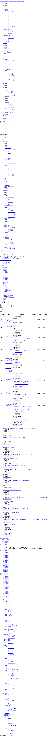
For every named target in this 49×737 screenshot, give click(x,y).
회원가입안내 (8, 29)
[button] (2, 265)
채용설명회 (10, 616)
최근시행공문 (10, 25)
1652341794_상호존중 (19, 362)
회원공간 (7, 102)
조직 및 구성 (8, 696)
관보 (9, 68)
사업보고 (9, 28)
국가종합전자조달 (9, 69)
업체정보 (7, 634)
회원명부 (7, 681)
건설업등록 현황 (11, 635)
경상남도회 (5, 570)
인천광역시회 (6, 556)
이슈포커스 (10, 723)
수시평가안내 (8, 51)
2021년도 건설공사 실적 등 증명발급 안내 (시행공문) (14, 437)
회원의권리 (10, 33)
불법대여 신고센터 (12, 688)
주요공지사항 (10, 24)
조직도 (9, 15)
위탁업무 (7, 48)
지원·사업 (5, 43)
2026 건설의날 (6, 731)
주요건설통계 (10, 73)
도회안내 (5, 3)
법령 (6, 59)
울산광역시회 (6, 560)
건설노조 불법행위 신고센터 (14, 686)
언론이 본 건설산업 (12, 725)
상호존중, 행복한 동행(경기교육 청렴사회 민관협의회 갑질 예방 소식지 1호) (8, 361)
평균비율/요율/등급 (12, 76)
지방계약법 (10, 64)
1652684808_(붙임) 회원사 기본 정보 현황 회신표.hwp (16, 465)
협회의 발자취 (11, 730)
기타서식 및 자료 (11, 95)
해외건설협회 (6, 593)
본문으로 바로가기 (4, 1)
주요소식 (7, 716)
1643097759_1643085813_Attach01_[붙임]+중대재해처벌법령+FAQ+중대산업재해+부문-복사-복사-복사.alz (23, 408)
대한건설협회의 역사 (12, 729)
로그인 (4, 137)
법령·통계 (5, 53)
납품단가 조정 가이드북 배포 (9, 447)
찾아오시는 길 (6, 542)
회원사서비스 (6, 96)
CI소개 (9, 703)
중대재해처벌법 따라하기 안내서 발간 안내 (8, 380)
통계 (6, 70)
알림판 (9, 607)
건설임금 (9, 641)
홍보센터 (7, 715)
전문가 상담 (7, 676)
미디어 (6, 721)
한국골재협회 (6, 589)
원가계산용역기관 (11, 79)
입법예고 (9, 66)
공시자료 (9, 610)
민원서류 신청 (11, 107)
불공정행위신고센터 (12, 685)
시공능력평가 (8, 626)
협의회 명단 (10, 91)
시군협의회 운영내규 (12, 40)
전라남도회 (5, 567)
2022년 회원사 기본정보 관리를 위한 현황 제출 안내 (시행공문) (16, 480)
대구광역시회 (6, 555)
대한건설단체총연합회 (7, 596)
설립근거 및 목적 (11, 11)
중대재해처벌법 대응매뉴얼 (9, 501)
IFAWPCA (10, 709)
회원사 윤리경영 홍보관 (13, 671)
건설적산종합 (10, 643)
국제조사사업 (10, 711)
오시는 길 (7, 41)
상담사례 (9, 680)
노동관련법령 (10, 65)
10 (7, 538)
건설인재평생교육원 (9, 629)
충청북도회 (5, 564)
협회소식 (7, 602)
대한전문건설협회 (7, 582)
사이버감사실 (10, 684)
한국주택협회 (6, 592)
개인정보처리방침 (7, 541)
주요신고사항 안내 (9, 50)
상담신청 (9, 679)
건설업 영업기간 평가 (9, 52)
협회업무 (9, 16)
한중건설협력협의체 (12, 710)
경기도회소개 (8, 10)
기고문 (9, 726)
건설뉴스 (9, 724)
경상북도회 (5, 569)
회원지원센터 (8, 668)
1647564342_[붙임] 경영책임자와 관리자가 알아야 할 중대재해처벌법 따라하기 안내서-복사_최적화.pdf (23, 383)
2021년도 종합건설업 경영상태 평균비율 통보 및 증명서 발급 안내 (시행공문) (8, 319)
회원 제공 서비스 (11, 103)
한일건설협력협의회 (12, 708)
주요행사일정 (10, 93)
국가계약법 (10, 63)
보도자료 (9, 605)
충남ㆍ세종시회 (6, 565)
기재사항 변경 (11, 624)
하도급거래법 (10, 61)
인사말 (9, 695)
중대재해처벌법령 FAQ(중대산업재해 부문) (8, 406)
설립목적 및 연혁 (11, 700)
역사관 (6, 728)
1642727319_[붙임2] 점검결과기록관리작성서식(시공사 (16, 531)
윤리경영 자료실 (11, 674)
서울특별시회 (6, 552)
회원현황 (9, 20)
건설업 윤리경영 (8, 670)
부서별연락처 (10, 18)
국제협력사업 (8, 707)
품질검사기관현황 (11, 78)
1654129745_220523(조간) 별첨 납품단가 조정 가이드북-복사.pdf (18, 454)
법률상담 (9, 104)
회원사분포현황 (11, 704)
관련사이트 (7, 82)
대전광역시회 (6, 559)
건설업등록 (7, 621)
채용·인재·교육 (8, 615)
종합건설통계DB (11, 75)
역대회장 (9, 14)
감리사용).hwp (18, 422)
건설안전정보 (8, 614)
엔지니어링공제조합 (7, 584)
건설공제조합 (6, 576)
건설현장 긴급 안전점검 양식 (9, 524)
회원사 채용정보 (11, 617)
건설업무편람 (10, 691)
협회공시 (7, 609)
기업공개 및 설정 (11, 638)
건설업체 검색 (11, 636)
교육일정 (9, 633)
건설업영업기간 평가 (9, 628)
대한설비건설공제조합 (7, 579)
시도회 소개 (7, 705)
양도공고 (9, 611)
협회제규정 (7, 35)
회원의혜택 (10, 34)
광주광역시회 (6, 557)
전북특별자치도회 (7, 566)
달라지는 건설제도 (9, 612)
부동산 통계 (10, 74)
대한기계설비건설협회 (7, 581)
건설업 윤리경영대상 (12, 673)
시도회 (4, 138)
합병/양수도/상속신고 (12, 625)
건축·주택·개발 (11, 654)
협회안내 (7, 699)
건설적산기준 (8, 640)
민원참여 (7, 683)
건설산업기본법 (11, 60)
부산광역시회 (6, 553)
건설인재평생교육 (11, 631)
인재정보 (9, 619)
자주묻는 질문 (11, 109)
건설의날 (9, 720)
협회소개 (5, 693)
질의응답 (7, 108)
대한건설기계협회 (7, 577)
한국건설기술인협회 (7, 588)
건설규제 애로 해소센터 (10, 112)
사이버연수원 (10, 630)
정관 (9, 36)
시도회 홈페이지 (4, 550)
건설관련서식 (8, 110)
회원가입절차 (10, 30)
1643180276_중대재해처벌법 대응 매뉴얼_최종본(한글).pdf (17, 508)
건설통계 (9, 660)
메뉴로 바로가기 (20, 1)
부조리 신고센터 (11, 675)
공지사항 (7, 23)
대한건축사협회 (6, 578)
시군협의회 (7, 90)
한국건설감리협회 (7, 587)
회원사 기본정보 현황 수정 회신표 (8, 349)
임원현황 (9, 19)
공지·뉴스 (5, 601)
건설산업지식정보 (7, 594)
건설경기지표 (10, 71)
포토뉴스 (9, 21)
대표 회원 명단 (11, 92)
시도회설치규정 (11, 38)
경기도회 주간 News (12, 26)
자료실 (6, 689)
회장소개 (7, 9)
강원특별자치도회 (7, 562)
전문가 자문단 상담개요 (13, 678)
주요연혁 (9, 12)
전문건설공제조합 (7, 586)
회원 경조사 (10, 105)
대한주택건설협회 (7, 583)
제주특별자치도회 (7, 571)
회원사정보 (5, 83)
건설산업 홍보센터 (7, 714)
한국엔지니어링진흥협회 (8, 591)
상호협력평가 (8, 639)
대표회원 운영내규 (12, 39)
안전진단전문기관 (11, 80)
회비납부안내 (10, 31)
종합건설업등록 (11, 623)
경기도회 (5, 561)
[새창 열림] (6, 262)
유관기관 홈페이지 (4, 573)
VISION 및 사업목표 (12, 701)
